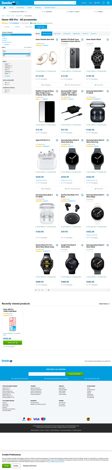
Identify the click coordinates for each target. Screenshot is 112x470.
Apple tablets (62, 388)
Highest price (76, 33)
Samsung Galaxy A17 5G (8, 397)
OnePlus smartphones (36, 391)
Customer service (50, 7)
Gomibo (61, 400)
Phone (11, 7)
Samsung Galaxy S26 (7, 391)
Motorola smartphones (36, 392)
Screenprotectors (91, 389)
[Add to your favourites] (57, 39)
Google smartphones (36, 394)
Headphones (90, 394)
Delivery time (5, 405)
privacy (50, 461)
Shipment (4, 407)
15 (48, 290)
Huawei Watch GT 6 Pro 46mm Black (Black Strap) (45, 246)
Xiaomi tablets (62, 391)
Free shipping (44, 79)
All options (6, 44)
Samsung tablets (63, 389)
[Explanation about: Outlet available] (12, 80)
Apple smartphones (35, 388)
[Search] (74, 2)
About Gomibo (62, 402)
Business (38, 7)
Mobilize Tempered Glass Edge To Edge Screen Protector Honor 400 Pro (45, 93)
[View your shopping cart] (108, 3)
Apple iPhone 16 (6, 389)
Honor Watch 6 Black (93, 39)
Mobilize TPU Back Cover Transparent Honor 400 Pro (70, 40)
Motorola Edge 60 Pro (7, 396)
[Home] (4, 8)
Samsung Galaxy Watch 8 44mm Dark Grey (70, 141)
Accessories (20, 7)
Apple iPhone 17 (6, 388)
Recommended (47, 33)
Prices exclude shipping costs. (72, 425)
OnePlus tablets (62, 394)
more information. (71, 427)
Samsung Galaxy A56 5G (8, 392)
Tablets (29, 7)
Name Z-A (93, 33)
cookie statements (59, 461)
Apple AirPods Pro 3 (43, 140)
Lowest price (66, 33)
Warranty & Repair (6, 410)
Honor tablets (62, 392)
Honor (12, 15)
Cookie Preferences (54, 430)
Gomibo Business (35, 402)
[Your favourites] (104, 3)
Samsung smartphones (36, 389)
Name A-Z (85, 33)
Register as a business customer (38, 404)
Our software (62, 404)
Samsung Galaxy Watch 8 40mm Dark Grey (95, 141)
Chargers (89, 391)
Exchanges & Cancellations (8, 409)
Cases (88, 388)
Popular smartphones (9, 386)
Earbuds (89, 392)
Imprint (47, 430)
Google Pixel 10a (6, 394)
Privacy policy (62, 405)
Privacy (42, 430)
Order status (5, 404)
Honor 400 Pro (19, 15)
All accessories (28, 15)
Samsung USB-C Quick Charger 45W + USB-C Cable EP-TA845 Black (69, 93)
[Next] (108, 289)
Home (3, 15)
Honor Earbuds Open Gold (45, 39)
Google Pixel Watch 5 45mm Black (68, 246)
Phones (33, 386)
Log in (90, 2)
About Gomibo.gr (35, 430)
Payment (4, 402)
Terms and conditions (66, 430)
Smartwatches (90, 396)
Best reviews (57, 33)
